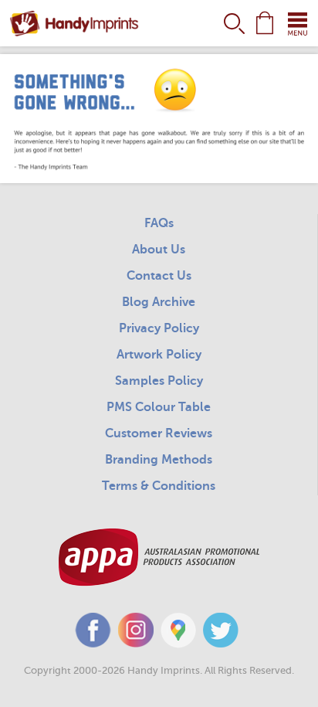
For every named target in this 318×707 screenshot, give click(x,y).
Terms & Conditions (158, 486)
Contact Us (159, 276)
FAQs (159, 223)
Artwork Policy (159, 355)
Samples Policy (159, 381)
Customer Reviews (158, 433)
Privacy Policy (159, 328)
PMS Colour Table (159, 407)
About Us (158, 250)
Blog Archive (158, 302)
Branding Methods (158, 460)
